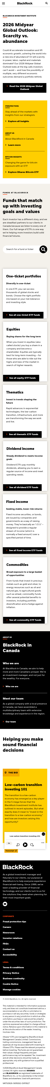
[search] (46, 3)
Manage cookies (12, 990)
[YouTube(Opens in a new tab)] (5, 904)
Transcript (10, 851)
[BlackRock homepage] (25, 3)
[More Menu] (43, 834)
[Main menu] (3, 3)
